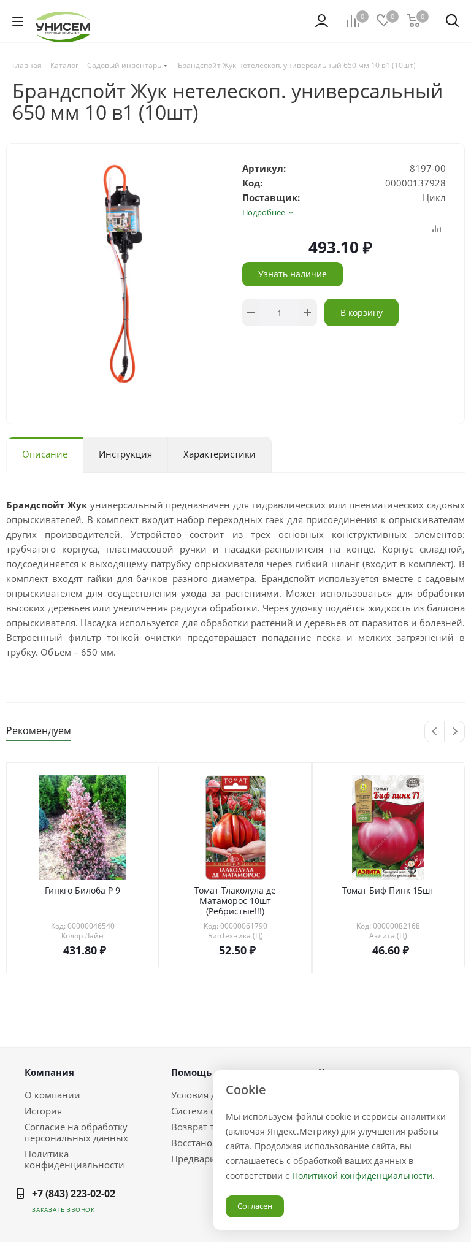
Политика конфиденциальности (74, 1159)
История (43, 1111)
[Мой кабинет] (321, 21)
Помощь (191, 1072)
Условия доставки (211, 1095)
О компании (52, 1095)
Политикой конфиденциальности (362, 1175)
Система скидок (206, 1111)
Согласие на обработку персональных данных (76, 1132)
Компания (49, 1072)
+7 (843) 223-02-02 (73, 1193)
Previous (435, 732)
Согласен (254, 1205)
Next (455, 732)
